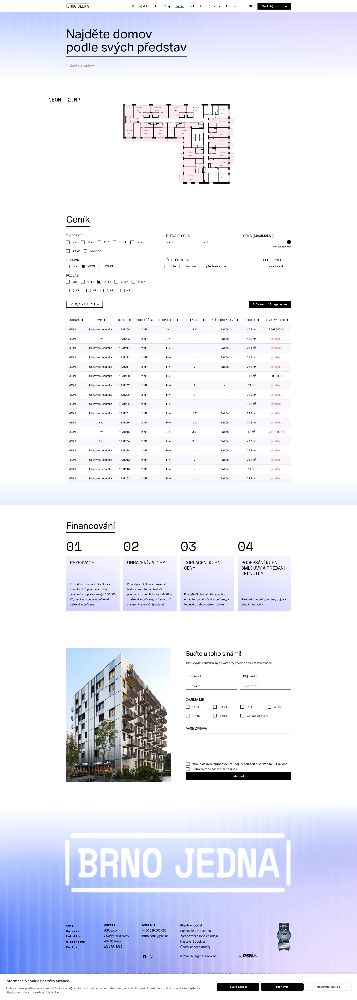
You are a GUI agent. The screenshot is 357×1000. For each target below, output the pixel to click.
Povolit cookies (238, 987)
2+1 (168, 329)
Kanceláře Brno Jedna (195, 931)
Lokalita (196, 6)
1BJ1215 (124, 432)
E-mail (194, 686)
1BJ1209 (124, 329)
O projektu (140, 6)
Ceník (180, 6)
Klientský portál (191, 925)
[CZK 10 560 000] (267, 240)
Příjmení (250, 676)
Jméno (195, 676)
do (205, 242)
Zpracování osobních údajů (199, 936)
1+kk (168, 376)
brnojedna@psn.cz (155, 936)
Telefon (250, 686)
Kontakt (232, 6)
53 (251, 432)
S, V (194, 329)
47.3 (251, 329)
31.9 (251, 376)
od (170, 242)
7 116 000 (276, 432)
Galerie (215, 6)
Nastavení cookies (328, 987)
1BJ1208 (124, 376)
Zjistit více (52, 992)
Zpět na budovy (82, 65)
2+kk (168, 432)
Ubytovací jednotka (100, 329)
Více (284, 764)
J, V (194, 432)
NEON (72, 329)
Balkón (225, 329)
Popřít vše (282, 987)
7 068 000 (276, 329)
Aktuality (162, 6)
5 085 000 (276, 376)
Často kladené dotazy (195, 947)
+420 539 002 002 (154, 930)
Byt (101, 432)
